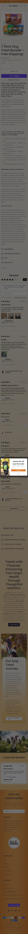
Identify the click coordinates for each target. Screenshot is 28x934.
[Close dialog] (26, 459)
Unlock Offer (18, 470)
